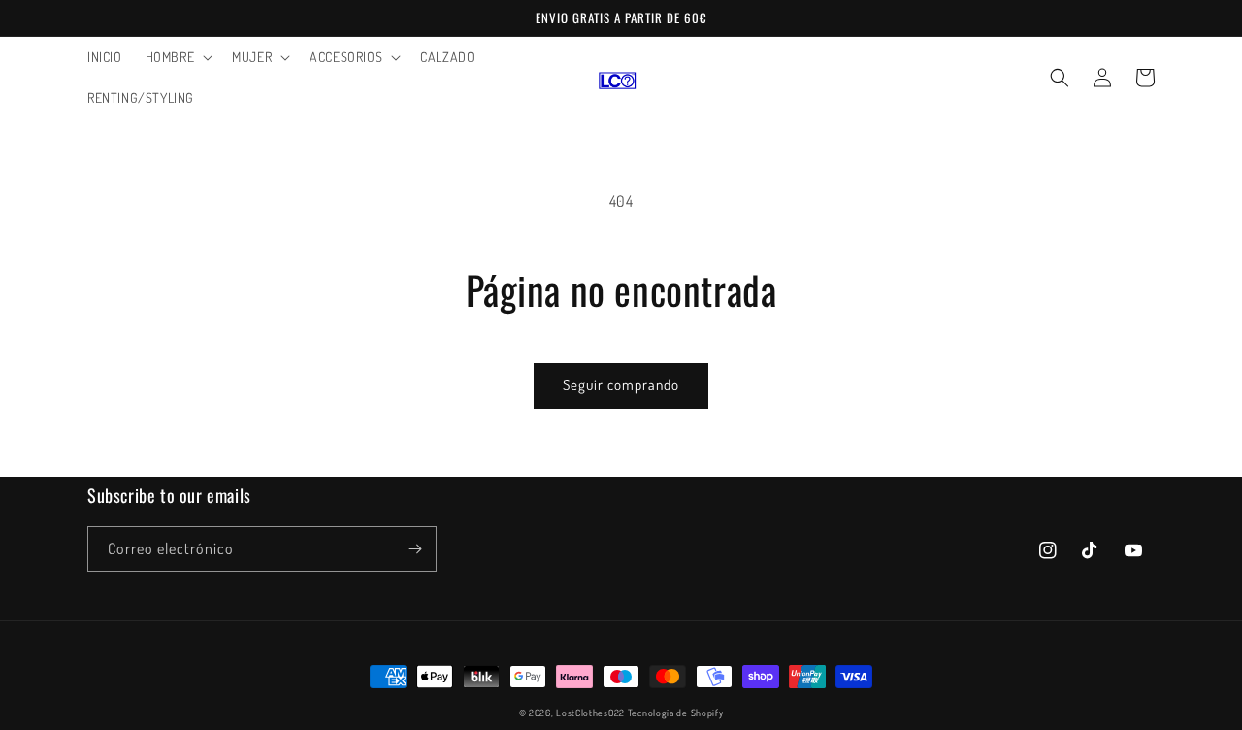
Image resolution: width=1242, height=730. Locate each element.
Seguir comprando (621, 385)
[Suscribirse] (414, 549)
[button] (177, 57)
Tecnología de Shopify (676, 712)
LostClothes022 (590, 712)
